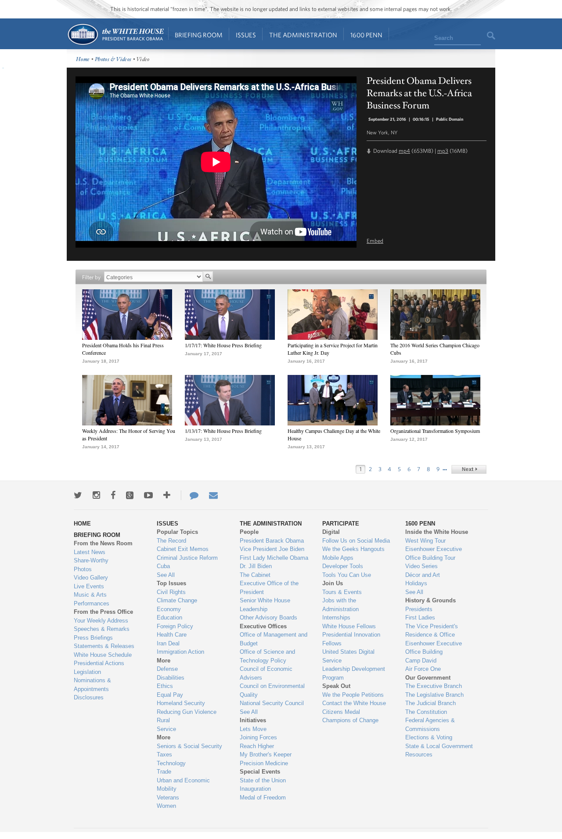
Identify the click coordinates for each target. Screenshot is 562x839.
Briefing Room (199, 35)
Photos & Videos (113, 59)
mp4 (404, 151)
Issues (246, 35)
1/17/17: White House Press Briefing (223, 345)
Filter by (91, 277)
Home (115, 34)
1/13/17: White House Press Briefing (223, 430)
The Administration (303, 35)
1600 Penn (366, 35)
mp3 (442, 151)
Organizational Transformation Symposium (435, 430)
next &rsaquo (468, 469)
